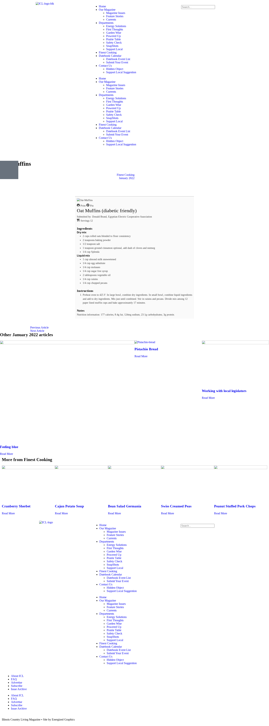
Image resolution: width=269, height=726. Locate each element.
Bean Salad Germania (124, 506)
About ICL (17, 675)
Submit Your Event (117, 62)
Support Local (114, 49)
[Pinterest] (125, 153)
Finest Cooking (108, 52)
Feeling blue (9, 447)
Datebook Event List (118, 59)
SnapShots (112, 45)
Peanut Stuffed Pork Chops (234, 506)
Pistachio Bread (146, 349)
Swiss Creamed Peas (176, 506)
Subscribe (16, 685)
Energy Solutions (116, 26)
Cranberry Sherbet (16, 506)
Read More (6, 453)
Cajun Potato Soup (69, 506)
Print (83, 205)
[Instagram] (115, 153)
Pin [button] (91, 205)
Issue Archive (19, 689)
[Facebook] (96, 153)
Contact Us (105, 65)
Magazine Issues (115, 12)
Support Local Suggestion (121, 72)
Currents (111, 19)
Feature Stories (114, 16)
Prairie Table (113, 39)
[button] (224, 3)
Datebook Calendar (110, 55)
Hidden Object (114, 68)
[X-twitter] (106, 153)
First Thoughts (114, 29)
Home (102, 6)
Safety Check (114, 42)
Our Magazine (107, 9)
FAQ (14, 679)
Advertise (16, 682)
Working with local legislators (224, 391)
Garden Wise (113, 32)
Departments (106, 22)
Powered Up (113, 36)
